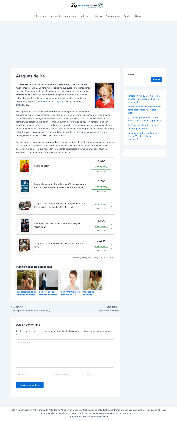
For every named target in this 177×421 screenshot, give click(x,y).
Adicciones (85, 16)
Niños (138, 16)
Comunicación (113, 16)
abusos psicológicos (53, 101)
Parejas (127, 16)
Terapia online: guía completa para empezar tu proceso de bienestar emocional (145, 99)
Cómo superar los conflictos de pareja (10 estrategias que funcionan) (143, 136)
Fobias (98, 16)
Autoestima (70, 16)
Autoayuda (55, 16)
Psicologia (41, 16)
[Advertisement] (88, 41)
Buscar (131, 75)
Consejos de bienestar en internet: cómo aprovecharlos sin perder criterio (144, 109)
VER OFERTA (101, 167)
